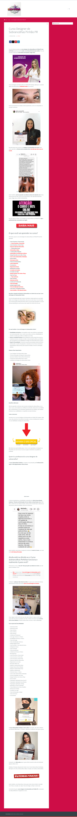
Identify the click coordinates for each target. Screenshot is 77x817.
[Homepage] (14, 9)
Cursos (18, 36)
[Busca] (68, 7)
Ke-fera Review (8, 814)
